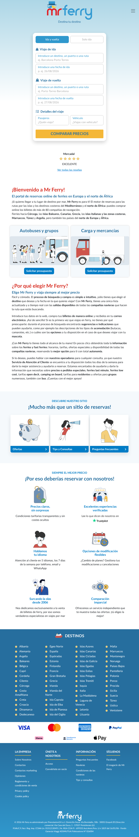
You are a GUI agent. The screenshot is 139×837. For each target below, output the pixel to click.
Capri (22, 671)
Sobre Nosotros (23, 760)
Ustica (114, 705)
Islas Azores (87, 646)
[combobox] (69, 60)
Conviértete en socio (56, 769)
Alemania (24, 651)
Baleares (24, 661)
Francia (54, 671)
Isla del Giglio (57, 714)
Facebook (111, 760)
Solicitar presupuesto (39, 271)
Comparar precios (69, 134)
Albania (23, 646)
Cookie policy (22, 796)
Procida (114, 686)
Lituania (84, 714)
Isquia (83, 686)
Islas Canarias (88, 651)
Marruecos (116, 651)
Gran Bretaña (58, 676)
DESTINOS (74, 636)
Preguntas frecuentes (87, 760)
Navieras (80, 765)
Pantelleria (116, 671)
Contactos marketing (26, 770)
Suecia (114, 695)
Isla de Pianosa (58, 709)
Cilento (23, 681)
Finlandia (55, 666)
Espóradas (56, 656)
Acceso (49, 764)
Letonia (84, 709)
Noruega (115, 661)
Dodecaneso (26, 714)
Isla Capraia (56, 699)
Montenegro (117, 656)
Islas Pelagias (87, 676)
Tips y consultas (84, 780)
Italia (83, 690)
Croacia (24, 704)
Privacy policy (22, 791)
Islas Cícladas (88, 656)
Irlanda (54, 686)
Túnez (113, 700)
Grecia (53, 681)
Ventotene (116, 710)
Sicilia (113, 690)
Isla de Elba (56, 704)
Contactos (20, 765)
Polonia (114, 676)
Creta (22, 699)
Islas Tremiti (87, 681)
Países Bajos (117, 666)
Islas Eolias (86, 671)
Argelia (23, 656)
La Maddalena (88, 695)
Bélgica (23, 666)
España (54, 651)
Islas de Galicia (88, 661)
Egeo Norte (56, 646)
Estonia (54, 661)
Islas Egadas (87, 666)
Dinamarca (25, 709)
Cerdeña (24, 676)
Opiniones (20, 776)
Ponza (113, 681)
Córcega (24, 686)
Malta (113, 646)
